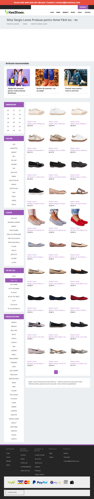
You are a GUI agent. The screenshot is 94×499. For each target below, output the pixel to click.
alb (14, 144)
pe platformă (14, 288)
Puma (14, 403)
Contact (23, 455)
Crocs (13, 338)
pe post (14, 292)
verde (14, 200)
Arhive (51, 457)
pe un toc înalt (14, 296)
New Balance (14, 379)
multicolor (13, 180)
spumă (13, 258)
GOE (13, 346)
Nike (13, 387)
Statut (23, 459)
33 (8, 114)
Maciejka (13, 374)
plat (14, 300)
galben (14, 164)
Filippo (14, 342)
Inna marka (14, 358)
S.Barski (14, 411)
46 (14, 130)
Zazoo (13, 435)
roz (13, 192)
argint (14, 152)
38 (20, 118)
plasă (14, 246)
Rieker (14, 407)
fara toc (14, 280)
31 (14, 110)
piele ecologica (14, 238)
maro (14, 176)
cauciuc (14, 218)
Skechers (14, 427)
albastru (14, 148)
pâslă (14, 250)
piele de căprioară (14, 234)
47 (20, 130)
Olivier (14, 391)
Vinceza (14, 431)
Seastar (14, 415)
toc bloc (13, 304)
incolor (14, 172)
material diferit (14, 222)
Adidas (14, 322)
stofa (14, 262)
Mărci (80, 12)
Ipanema (14, 362)
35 (20, 114)
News (14, 383)
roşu (14, 196)
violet (13, 204)
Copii (8, 453)
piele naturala (14, 242)
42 (8, 126)
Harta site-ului (25, 470)
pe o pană (13, 284)
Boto (14, 334)
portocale (14, 188)
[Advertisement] (47, 45)
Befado (14, 326)
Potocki (14, 399)
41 (20, 122)
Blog (50, 453)
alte (14, 276)
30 (8, 110)
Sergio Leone (14, 419)
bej (14, 156)
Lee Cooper (14, 370)
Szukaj (83, 7)
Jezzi (14, 366)
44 (20, 126)
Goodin (14, 350)
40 (14, 122)
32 (20, 110)
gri (14, 168)
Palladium (14, 395)
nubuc (13, 226)
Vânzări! (88, 12)
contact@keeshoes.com (67, 2)
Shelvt (14, 423)
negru (13, 184)
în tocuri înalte (14, 308)
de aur (13, 160)
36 (8, 118)
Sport (8, 465)
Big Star (14, 330)
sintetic (14, 254)
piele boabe (14, 230)
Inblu (14, 354)
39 (8, 122)
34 (14, 114)
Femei (8, 457)
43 (14, 126)
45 (8, 130)
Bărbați (8, 461)
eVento (14, 439)
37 (14, 118)
